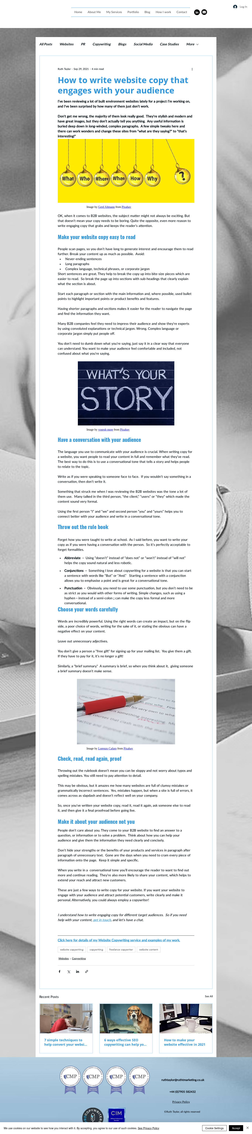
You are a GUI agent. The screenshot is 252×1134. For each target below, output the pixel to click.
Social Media (143, 44)
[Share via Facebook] (59, 971)
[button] (114, 12)
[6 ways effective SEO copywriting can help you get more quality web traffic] (126, 1018)
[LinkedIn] (197, 12)
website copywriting (71, 949)
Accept (236, 1128)
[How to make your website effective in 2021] (186, 1018)
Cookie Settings (214, 1128)
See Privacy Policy (148, 1128)
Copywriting (101, 44)
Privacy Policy (181, 1102)
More (190, 44)
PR (83, 44)
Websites (66, 44)
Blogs (122, 44)
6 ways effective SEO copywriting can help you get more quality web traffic (125, 1042)
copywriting (96, 949)
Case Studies (169, 44)
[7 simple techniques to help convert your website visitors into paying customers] (66, 1018)
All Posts (45, 44)
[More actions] (192, 69)
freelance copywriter (121, 949)
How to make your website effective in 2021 (184, 1042)
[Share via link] (86, 971)
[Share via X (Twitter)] (68, 971)
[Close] (247, 1128)
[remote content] (126, 207)
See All (209, 996)
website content (148, 949)
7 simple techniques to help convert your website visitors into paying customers (66, 1042)
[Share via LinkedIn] (77, 971)
